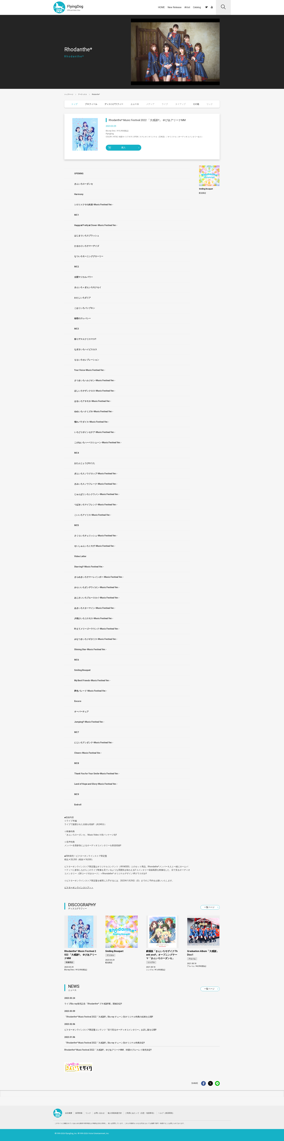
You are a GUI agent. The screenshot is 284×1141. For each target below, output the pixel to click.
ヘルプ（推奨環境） (166, 1113)
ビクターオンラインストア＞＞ (78, 887)
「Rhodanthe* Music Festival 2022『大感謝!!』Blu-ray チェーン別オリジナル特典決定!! (104, 1043)
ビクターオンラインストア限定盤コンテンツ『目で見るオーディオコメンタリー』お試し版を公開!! (110, 1030)
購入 (123, 147)
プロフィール (91, 104)
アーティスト (82, 94)
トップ (74, 104)
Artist (187, 7)
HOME (161, 7)
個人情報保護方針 (115, 1113)
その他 (196, 104)
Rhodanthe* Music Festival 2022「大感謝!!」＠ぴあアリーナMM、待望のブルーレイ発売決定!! (107, 1050)
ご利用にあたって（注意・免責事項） (140, 1113)
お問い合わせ (99, 1113)
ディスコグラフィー (114, 104)
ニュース (135, 104)
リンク (88, 1113)
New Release (174, 7)
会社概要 (68, 1113)
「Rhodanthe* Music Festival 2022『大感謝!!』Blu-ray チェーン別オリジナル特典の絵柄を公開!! (108, 1017)
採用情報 (78, 1113)
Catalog (197, 7)
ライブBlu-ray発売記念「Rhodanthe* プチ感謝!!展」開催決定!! (93, 1004)
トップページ (68, 94)
